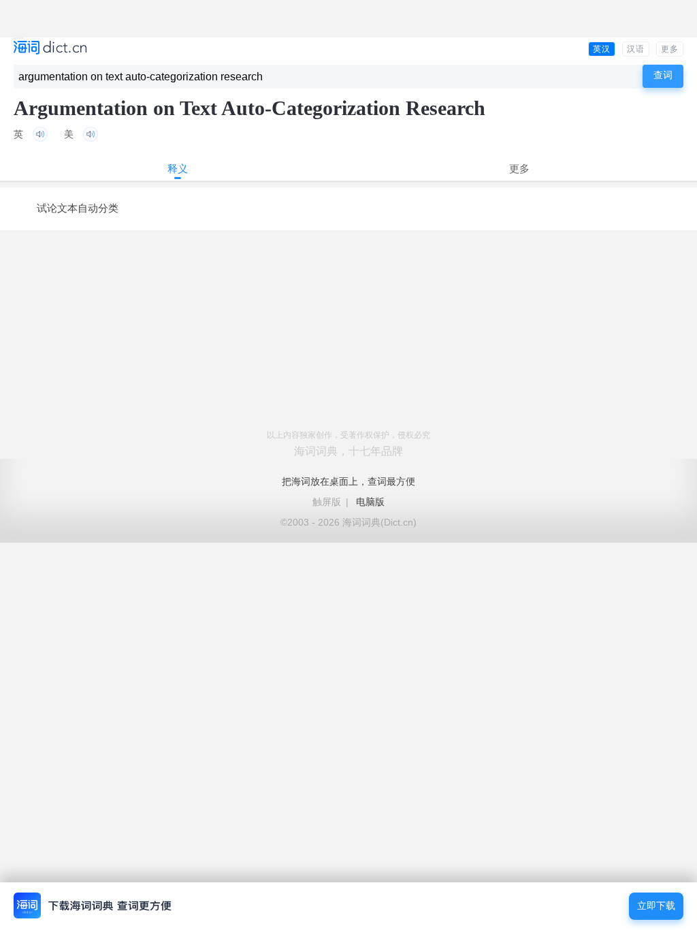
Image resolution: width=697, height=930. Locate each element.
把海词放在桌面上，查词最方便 (348, 481)
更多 (670, 49)
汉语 (636, 49)
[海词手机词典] (50, 49)
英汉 (602, 49)
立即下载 (656, 906)
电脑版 (370, 501)
